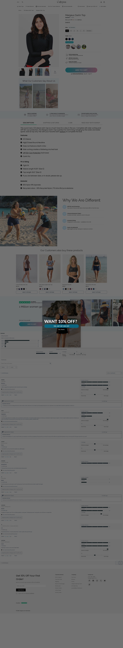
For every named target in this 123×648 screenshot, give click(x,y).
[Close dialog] (79, 302)
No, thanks (61, 329)
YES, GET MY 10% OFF (61, 326)
